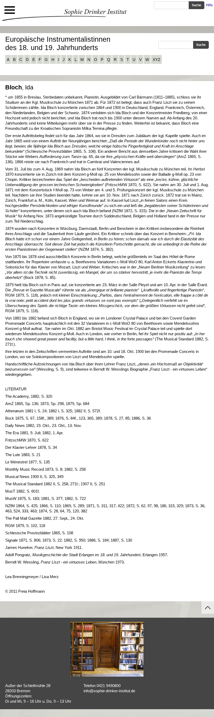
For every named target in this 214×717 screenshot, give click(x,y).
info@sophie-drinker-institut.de (109, 691)
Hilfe (209, 5)
